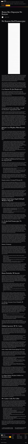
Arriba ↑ (26, 442)
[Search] (10, 437)
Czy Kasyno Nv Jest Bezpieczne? (14, 26)
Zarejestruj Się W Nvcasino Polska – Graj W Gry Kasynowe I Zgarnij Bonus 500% (14, 28)
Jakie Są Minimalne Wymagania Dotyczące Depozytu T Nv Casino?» (14, 71)
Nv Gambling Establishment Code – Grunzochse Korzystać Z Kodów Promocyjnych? (14, 57)
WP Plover (5, 442)
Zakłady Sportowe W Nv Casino (14, 42)
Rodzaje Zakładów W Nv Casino (14, 67)
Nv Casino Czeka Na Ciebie (14, 47)
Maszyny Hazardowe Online (14, 59)
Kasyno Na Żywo (12, 55)
